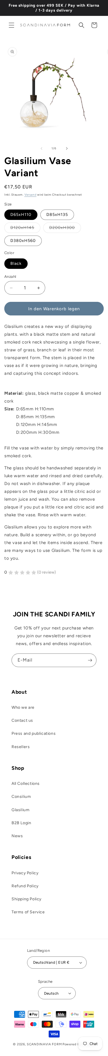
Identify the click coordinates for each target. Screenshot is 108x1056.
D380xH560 (23, 240)
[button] (11, 25)
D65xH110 (20, 214)
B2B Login (21, 822)
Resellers (21, 746)
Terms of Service (28, 912)
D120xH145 (25, 229)
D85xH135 (57, 214)
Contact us (22, 720)
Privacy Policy (25, 872)
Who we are (23, 707)
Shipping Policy (26, 899)
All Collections (26, 783)
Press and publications (34, 733)
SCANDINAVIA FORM (44, 1044)
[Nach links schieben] (41, 148)
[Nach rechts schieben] (66, 148)
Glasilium (20, 809)
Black (16, 263)
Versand (30, 194)
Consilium (21, 796)
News (17, 835)
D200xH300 (65, 229)
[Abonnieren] (90, 660)
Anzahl (10, 276)
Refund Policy (25, 886)
